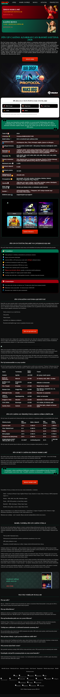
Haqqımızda (40, 668)
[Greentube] (30, 679)
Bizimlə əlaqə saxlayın (49, 668)
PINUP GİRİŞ (30, 59)
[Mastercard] (22, 676)
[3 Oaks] (30, 683)
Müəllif (56, 668)
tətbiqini (29, 260)
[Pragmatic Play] (4, 679)
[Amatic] (18, 686)
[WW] (44, 676)
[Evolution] (22, 683)
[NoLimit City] (22, 679)
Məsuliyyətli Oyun (14, 668)
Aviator (44, 2)
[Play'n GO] (55, 679)
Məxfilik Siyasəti (5, 668)
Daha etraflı (29, 232)
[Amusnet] (32, 686)
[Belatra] (25, 686)
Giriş (14, 2)
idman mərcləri (30, 482)
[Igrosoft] (48, 679)
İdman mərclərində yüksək (13, 270)
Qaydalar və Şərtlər (24, 668)
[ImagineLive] (13, 679)
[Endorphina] (39, 679)
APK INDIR (9, 586)
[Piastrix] (31, 676)
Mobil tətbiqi (24, 2)
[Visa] (15, 676)
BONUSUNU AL (8, 14)
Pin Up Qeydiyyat (30, 331)
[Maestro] (38, 676)
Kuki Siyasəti (33, 668)
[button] (57, 691)
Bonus (35, 2)
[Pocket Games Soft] (41, 686)
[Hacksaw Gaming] (37, 683)
